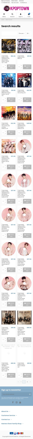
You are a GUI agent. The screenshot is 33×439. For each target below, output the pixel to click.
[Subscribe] (30, 394)
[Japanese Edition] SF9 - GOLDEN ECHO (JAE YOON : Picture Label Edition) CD (21, 194)
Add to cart (12, 67)
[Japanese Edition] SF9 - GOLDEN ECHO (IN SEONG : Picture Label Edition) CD (5, 194)
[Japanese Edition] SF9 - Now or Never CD (21, 365)
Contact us (23, 2)
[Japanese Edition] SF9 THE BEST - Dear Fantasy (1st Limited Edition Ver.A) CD (21, 331)
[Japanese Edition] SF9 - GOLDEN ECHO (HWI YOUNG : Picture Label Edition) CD (5, 296)
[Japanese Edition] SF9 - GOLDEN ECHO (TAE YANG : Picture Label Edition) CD (21, 262)
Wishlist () (6, 2)
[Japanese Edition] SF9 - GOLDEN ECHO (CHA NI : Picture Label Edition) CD (21, 296)
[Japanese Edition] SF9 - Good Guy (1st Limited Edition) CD (6, 125)
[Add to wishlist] (7, 54)
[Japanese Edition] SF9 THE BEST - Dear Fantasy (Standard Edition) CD (5, 331)
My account (15, 2)
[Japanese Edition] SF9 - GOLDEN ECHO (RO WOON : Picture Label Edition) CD (21, 228)
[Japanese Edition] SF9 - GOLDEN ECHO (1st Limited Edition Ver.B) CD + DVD (5, 59)
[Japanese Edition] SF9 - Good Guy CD (22, 91)
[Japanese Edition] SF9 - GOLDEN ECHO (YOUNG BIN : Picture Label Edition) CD (21, 159)
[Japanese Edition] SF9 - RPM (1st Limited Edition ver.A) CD (6, 92)
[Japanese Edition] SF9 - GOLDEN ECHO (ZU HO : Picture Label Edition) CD (6, 262)
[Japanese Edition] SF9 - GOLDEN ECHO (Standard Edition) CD (21, 125)
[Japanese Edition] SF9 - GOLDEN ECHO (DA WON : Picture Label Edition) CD (5, 228)
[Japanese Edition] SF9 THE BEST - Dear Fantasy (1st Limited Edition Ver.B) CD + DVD (5, 367)
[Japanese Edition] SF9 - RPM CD (21, 57)
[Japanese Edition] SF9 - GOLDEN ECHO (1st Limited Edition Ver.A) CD (5, 159)
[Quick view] (10, 54)
